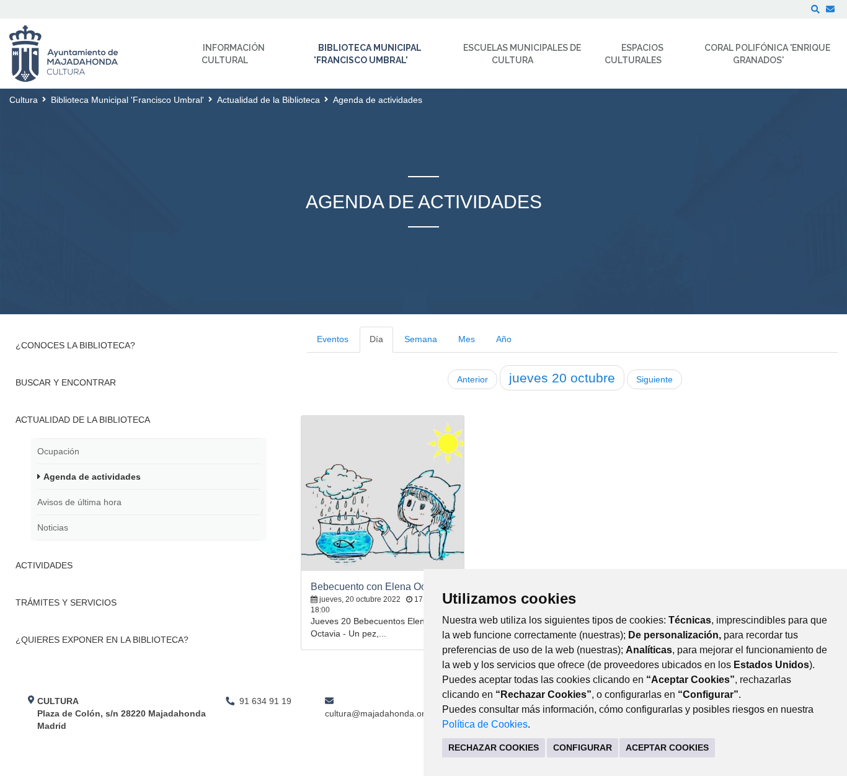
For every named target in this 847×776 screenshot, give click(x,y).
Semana (420, 339)
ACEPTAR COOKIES (667, 747)
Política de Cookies (485, 724)
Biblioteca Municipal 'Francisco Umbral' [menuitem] (368, 54)
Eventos (332, 339)
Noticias (52, 527)
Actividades (44, 565)
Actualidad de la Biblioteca (268, 100)
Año (504, 339)
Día (376, 339)
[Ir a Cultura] (71, 53)
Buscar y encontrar (66, 382)
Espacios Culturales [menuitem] (634, 54)
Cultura (23, 100)
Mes (466, 339)
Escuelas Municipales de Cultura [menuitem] (522, 54)
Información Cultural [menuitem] (233, 54)
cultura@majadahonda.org (377, 713)
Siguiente (654, 379)
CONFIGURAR (582, 747)
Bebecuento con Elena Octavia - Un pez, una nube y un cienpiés (383, 586)
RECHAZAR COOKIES (493, 747)
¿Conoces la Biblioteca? (75, 345)
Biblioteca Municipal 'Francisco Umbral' (127, 100)
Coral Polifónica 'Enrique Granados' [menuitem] (767, 54)
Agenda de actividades (92, 477)
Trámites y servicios (66, 602)
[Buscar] (815, 9)
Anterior (472, 379)
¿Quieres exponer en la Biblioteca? (102, 640)
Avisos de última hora (79, 502)
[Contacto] (830, 9)
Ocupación (58, 451)
